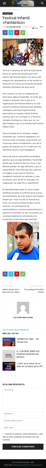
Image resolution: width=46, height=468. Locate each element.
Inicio (4, 9)
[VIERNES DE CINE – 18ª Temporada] (9, 342)
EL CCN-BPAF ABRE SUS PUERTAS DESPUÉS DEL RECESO (28, 354)
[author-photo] (23, 314)
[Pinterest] (16, 32)
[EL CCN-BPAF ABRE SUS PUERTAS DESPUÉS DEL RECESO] (9, 356)
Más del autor (10, 333)
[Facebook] (5, 32)
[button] (4, 3)
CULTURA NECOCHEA (13, 27)
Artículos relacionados (16, 330)
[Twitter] (11, 32)
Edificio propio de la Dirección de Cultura (11, 290)
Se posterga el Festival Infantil (33, 290)
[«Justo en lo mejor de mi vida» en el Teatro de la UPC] (9, 366)
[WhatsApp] (22, 32)
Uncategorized (14, 9)
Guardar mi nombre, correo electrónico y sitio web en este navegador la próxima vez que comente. (23, 437)
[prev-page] (20, 375)
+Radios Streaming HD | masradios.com (27, 465)
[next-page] (24, 375)
